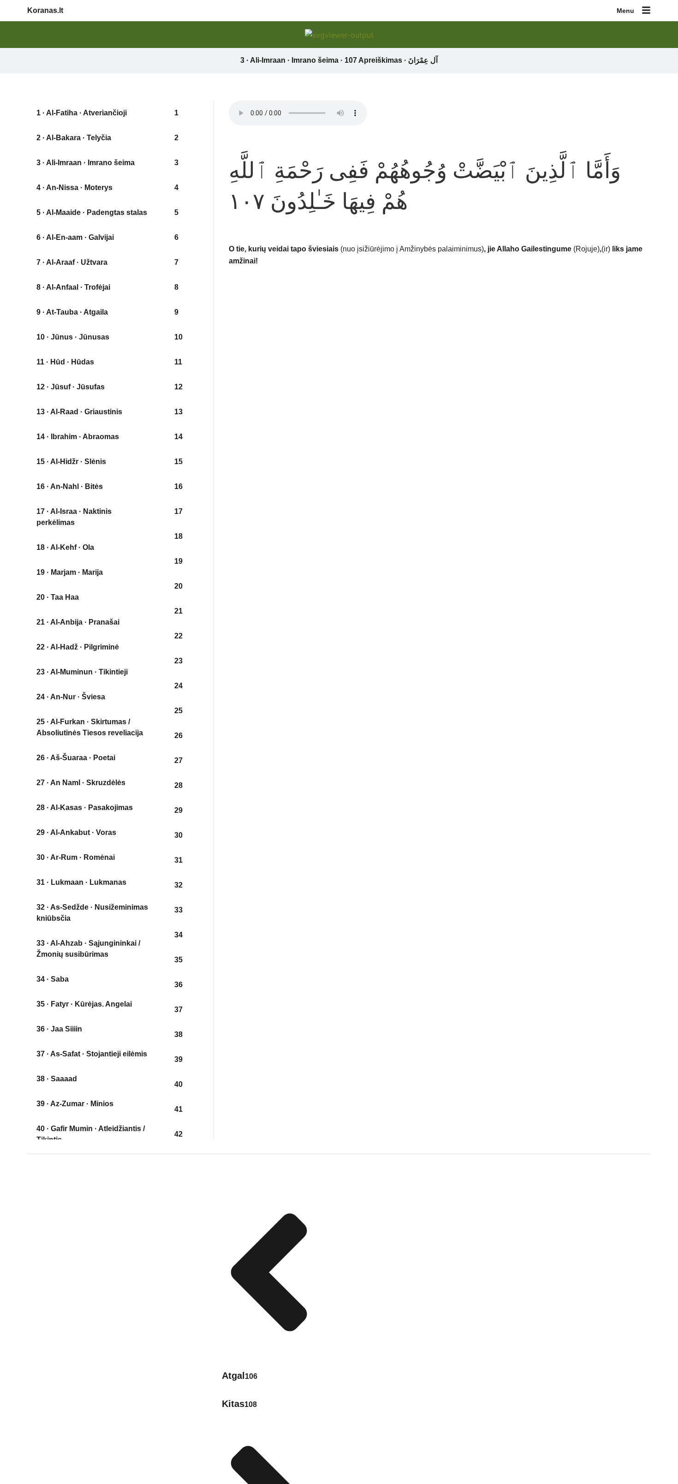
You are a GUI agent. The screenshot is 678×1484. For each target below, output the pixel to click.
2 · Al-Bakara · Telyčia (73, 138)
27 (178, 760)
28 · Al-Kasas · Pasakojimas (84, 807)
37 (178, 1009)
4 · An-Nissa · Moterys (74, 187)
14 (178, 437)
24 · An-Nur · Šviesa (70, 697)
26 (178, 735)
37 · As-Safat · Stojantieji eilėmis (91, 1054)
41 (178, 1109)
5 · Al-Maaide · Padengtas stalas (91, 212)
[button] (646, 11)
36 (178, 985)
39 (178, 1059)
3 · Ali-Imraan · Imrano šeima (85, 163)
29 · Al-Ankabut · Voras (76, 832)
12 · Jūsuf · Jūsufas (70, 387)
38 (178, 1034)
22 (178, 636)
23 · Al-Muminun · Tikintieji (82, 672)
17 (178, 511)
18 (178, 536)
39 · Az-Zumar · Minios (74, 1104)
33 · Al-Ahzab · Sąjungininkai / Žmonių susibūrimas (88, 948)
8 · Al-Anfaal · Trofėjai (73, 287)
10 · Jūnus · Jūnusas (72, 337)
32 (178, 885)
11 (178, 362)
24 (178, 686)
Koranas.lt (45, 10)
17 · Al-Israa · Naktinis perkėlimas (74, 516)
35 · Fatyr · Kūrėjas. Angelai (84, 1004)
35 (178, 960)
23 (178, 661)
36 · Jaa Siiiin (59, 1029)
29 (178, 810)
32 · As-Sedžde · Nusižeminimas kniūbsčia (92, 912)
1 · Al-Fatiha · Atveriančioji (81, 113)
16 (178, 486)
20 (178, 586)
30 (178, 835)
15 (178, 461)
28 (178, 785)
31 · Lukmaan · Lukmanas (81, 882)
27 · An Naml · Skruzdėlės (80, 783)
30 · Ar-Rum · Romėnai (75, 857)
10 (178, 337)
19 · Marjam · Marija (69, 572)
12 (178, 387)
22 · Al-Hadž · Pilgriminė (77, 647)
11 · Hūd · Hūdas (65, 362)
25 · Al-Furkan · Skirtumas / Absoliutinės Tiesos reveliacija (89, 727)
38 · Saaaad (56, 1079)
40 (178, 1084)
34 (178, 935)
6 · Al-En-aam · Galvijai (75, 237)
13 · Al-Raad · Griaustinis (79, 412)
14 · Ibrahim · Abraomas (77, 437)
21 (178, 611)
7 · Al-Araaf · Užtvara (71, 262)
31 (178, 860)
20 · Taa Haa (57, 597)
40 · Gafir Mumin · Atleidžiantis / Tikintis (90, 1134)
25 (178, 711)
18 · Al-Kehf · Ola (65, 547)
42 (178, 1134)
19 (178, 561)
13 (178, 412)
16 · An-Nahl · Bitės (69, 486)
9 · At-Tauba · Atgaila (72, 312)
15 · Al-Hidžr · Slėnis (71, 461)
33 (178, 910)
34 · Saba (52, 979)
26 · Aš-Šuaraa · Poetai (75, 758)
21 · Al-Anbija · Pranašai (77, 622)
